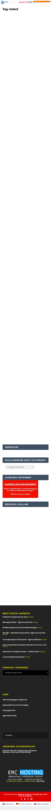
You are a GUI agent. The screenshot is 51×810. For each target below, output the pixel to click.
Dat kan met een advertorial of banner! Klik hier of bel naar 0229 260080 (20, 751)
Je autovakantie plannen (13, 657)
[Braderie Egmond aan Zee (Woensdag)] (26, 85)
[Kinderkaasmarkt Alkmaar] (26, 331)
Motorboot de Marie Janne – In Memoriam (21, 651)
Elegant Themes (25, 794)
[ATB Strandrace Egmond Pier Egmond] (26, 145)
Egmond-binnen (17, 232)
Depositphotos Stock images (15, 705)
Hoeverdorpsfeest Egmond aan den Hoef (23, 43)
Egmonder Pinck (9, 715)
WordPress (27, 796)
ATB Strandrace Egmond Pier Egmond (22, 162)
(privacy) (41, 781)
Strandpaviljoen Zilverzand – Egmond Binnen (22, 639)
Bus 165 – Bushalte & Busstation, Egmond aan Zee (24, 633)
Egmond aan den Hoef (19, 49)
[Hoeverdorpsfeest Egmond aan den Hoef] (26, 26)
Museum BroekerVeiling (15, 289)
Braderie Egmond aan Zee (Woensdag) (22, 103)
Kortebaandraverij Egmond (17, 408)
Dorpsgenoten (9, 710)
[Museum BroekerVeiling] (26, 271)
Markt (13, 109)
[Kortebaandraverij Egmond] (26, 390)
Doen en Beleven (28, 354)
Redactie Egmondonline (17, 47)
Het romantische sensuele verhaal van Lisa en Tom (24, 645)
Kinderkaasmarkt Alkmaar (17, 348)
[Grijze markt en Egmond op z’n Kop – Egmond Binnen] (26, 205)
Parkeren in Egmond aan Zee (15, 617)
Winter (13, 168)
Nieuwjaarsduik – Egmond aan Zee (17, 622)
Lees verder (11, 64)
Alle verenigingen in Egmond (15, 700)
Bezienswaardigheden (13, 295)
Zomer (30, 49)
